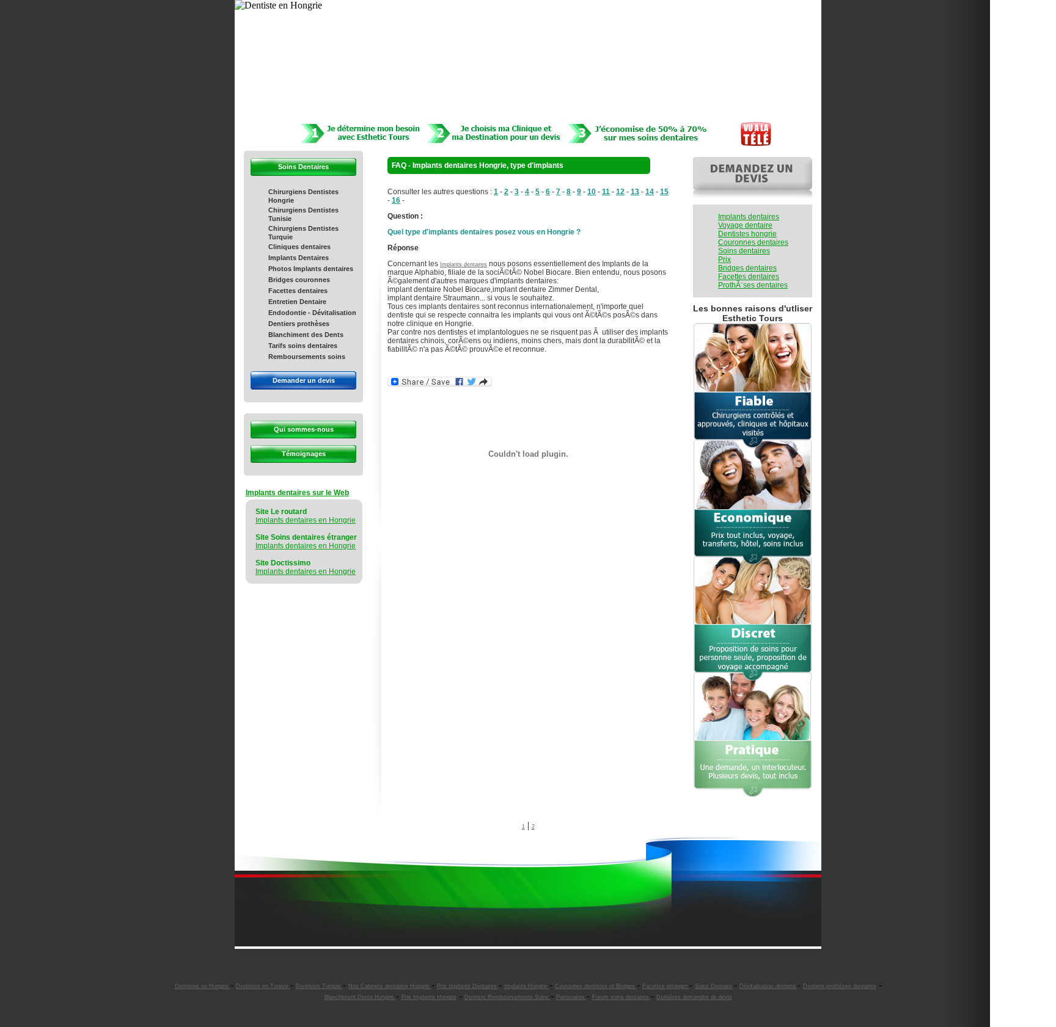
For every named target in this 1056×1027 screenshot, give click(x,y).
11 (606, 191)
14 (649, 191)
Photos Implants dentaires (310, 268)
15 (664, 191)
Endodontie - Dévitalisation (312, 312)
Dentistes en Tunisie (263, 986)
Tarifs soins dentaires (302, 345)
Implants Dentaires (298, 257)
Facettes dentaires (298, 290)
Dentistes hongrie (747, 234)
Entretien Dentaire (297, 301)
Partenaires (571, 997)
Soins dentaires (744, 251)
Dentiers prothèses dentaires (839, 986)
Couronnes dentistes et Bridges (596, 986)
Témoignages (304, 453)
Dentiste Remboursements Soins (507, 997)
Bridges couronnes (299, 279)
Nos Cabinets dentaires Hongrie (389, 986)
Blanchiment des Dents (305, 334)
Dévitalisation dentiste (768, 986)
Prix (724, 259)
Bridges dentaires (747, 268)
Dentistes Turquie (319, 986)
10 (591, 191)
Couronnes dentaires (753, 242)
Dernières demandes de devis (694, 997)
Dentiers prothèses (298, 323)
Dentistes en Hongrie (202, 986)
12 (620, 191)
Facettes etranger (665, 986)
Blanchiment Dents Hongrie (360, 997)
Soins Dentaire (714, 986)
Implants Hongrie (526, 986)
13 (635, 191)
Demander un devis (304, 380)
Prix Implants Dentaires (468, 986)
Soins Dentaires (303, 166)
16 (396, 200)
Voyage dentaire (745, 225)
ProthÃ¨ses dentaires (753, 285)
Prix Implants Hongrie (429, 997)
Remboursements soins (306, 356)
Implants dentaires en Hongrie (305, 520)
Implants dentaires (463, 264)
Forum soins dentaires (621, 997)
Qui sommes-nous (304, 429)
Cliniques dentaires (299, 246)
